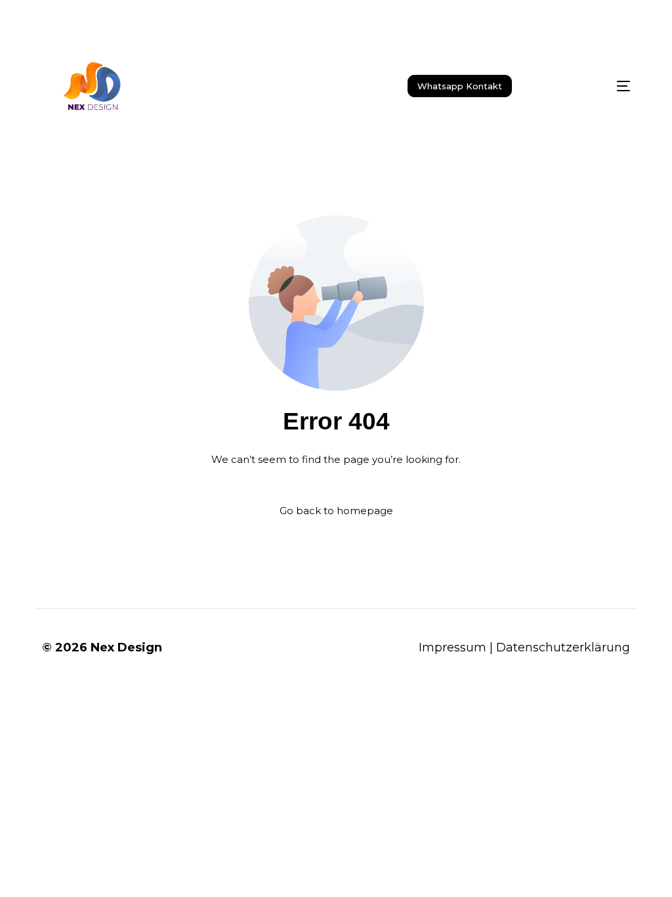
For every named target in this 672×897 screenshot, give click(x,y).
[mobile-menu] (595, 86)
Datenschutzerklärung (563, 647)
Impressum (452, 647)
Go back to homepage (336, 510)
